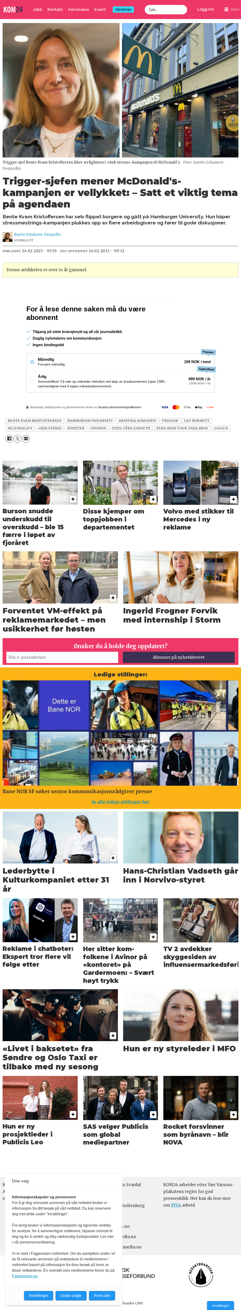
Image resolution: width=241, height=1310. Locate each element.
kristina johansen (137, 441)
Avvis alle (102, 1296)
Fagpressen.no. (25, 1276)
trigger (170, 441)
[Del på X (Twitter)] (17, 459)
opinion (98, 449)
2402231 (221, 449)
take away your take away (182, 449)
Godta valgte (71, 1296)
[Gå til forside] (13, 9)
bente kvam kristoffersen (34, 441)
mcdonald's (20, 449)
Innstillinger (220, 1305)
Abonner (123, 9)
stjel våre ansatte (131, 449)
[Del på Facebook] (9, 459)
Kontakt (55, 9)
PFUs (176, 1225)
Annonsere (78, 9)
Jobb (37, 9)
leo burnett (197, 441)
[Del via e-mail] (26, 459)
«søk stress (49, 449)
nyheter (75, 449)
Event (100, 9)
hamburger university (90, 441)
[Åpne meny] (232, 9)
